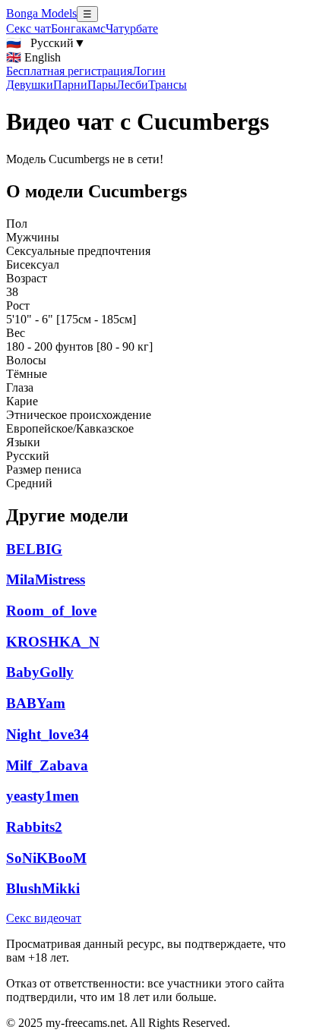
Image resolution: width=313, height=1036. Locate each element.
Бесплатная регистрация (69, 71)
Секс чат (28, 28)
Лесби (132, 84)
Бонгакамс (78, 28)
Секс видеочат (43, 918)
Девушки (29, 84)
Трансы (167, 84)
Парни (70, 84)
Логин (149, 71)
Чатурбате (132, 28)
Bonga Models (41, 13)
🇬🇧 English (33, 57)
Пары (101, 84)
